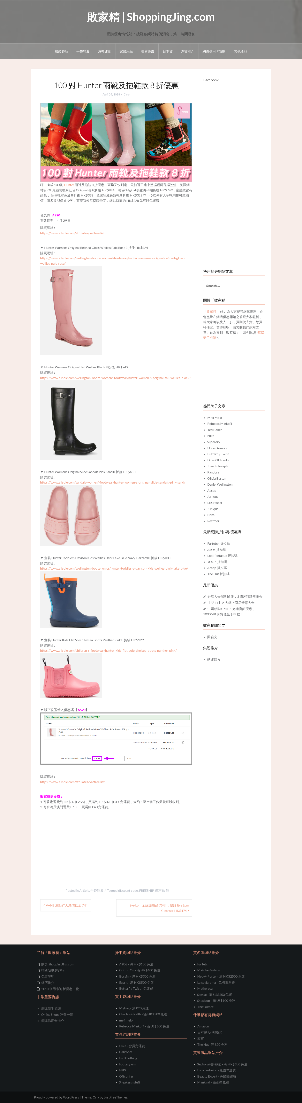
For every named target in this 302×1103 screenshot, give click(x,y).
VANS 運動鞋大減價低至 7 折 (67, 905)
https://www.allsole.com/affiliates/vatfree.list (72, 233)
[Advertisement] (74, 840)
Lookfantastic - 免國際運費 (216, 1070)
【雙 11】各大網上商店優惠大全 (231, 602)
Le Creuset (214, 502)
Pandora (213, 472)
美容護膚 (147, 51)
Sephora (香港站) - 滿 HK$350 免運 (222, 1064)
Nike (210, 436)
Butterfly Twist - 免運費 (136, 988)
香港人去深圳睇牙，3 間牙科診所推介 (235, 596)
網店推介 (47, 983)
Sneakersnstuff (129, 1082)
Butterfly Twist (218, 454)
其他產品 (240, 51)
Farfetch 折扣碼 (218, 543)
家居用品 (126, 51)
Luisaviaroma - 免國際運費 (216, 982)
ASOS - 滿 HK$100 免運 (136, 964)
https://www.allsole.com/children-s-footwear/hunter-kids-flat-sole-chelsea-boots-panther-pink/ (108, 650)
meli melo (126, 1020)
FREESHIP (146, 890)
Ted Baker (214, 430)
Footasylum (127, 1064)
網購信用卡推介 (52, 1021)
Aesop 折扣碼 (217, 568)
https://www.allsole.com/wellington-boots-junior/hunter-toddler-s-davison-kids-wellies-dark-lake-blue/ (114, 568)
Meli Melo (214, 417)
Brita (210, 515)
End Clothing (128, 1058)
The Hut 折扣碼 (218, 574)
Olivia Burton (216, 478)
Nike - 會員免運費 (132, 1046)
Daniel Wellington (220, 484)
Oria (96, 1097)
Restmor (213, 521)
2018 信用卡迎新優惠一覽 (60, 989)
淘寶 (200, 1038)
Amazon (203, 1026)
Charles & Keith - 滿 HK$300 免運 (143, 1014)
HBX (122, 1070)
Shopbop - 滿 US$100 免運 (216, 1000)
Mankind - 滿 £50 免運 (213, 1082)
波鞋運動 (104, 51)
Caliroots (125, 1052)
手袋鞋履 (83, 51)
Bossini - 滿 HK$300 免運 (137, 976)
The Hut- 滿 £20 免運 (212, 1044)
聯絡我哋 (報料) (52, 970)
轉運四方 (213, 659)
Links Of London (218, 460)
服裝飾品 (61, 51)
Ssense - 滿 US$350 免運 (214, 994)
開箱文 (212, 637)
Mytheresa (205, 988)
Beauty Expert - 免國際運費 (216, 1076)
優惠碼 (160, 890)
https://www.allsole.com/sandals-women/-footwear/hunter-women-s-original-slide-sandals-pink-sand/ (112, 482)
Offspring (126, 1076)
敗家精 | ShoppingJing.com (151, 16)
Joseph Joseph (217, 466)
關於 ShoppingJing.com (57, 964)
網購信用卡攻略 (214, 51)
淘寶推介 (187, 51)
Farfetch (203, 964)
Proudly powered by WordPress (56, 1097)
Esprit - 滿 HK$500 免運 (136, 982)
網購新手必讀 (51, 1008)
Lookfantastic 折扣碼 (222, 555)
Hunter (69, 185)
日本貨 (168, 51)
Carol (127, 94)
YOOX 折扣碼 (217, 562)
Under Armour (217, 448)
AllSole (84, 890)
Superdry (213, 442)
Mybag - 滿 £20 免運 (134, 1008)
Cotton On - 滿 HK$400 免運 (139, 970)
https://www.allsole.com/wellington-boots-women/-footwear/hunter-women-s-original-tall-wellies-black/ (115, 378)
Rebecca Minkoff (219, 423)
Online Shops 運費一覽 (57, 1014)
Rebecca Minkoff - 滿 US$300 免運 (144, 1026)
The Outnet (205, 1007)
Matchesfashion (208, 970)
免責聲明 (47, 976)
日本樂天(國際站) (209, 1032)
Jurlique (212, 496)
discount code (128, 890)
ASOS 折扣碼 (216, 550)
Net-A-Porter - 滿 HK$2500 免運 (221, 976)
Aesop (211, 490)
